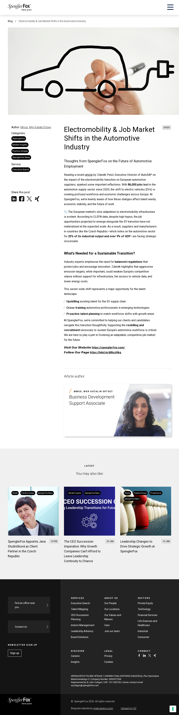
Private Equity (145, 603)
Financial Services (147, 615)
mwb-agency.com (103, 708)
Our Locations (112, 609)
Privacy (108, 656)
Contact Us (21, 626)
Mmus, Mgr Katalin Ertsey (35, 127)
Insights (75, 661)
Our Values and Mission (112, 617)
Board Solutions (79, 637)
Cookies (108, 661)
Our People (110, 603)
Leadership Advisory (82, 631)
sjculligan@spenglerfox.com (85, 685)
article (89, 174)
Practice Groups (20, 151)
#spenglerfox (18, 138)
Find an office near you (25, 605)
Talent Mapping (79, 609)
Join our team (112, 631)
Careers (75, 656)
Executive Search (20, 169)
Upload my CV (128, 708)
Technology (144, 609)
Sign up (14, 653)
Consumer (143, 637)
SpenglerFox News (21, 157)
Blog (10, 21)
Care (107, 625)
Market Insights (19, 145)
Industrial (143, 631)
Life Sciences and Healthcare (147, 623)
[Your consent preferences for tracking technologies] (173, 709)
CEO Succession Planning (80, 617)
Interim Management (82, 625)
